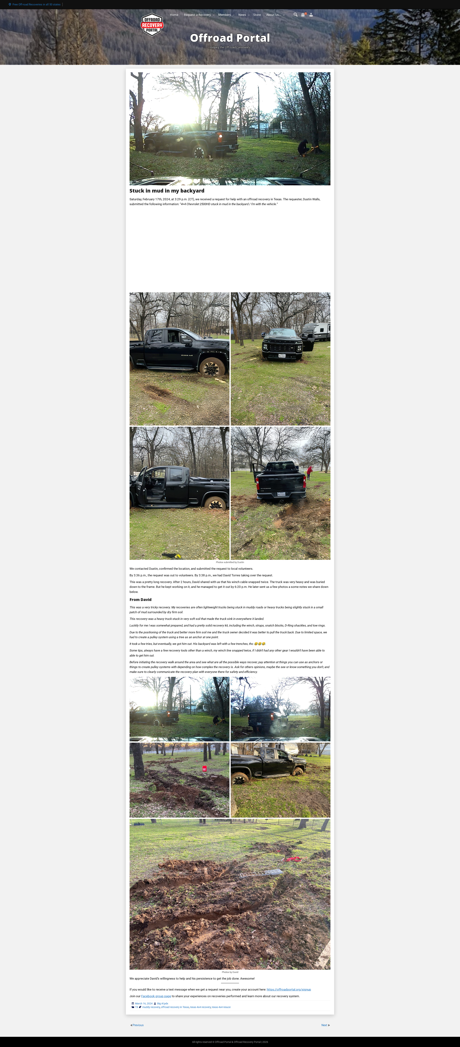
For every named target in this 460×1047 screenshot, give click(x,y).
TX (136, 1007)
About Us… (273, 15)
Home (174, 15)
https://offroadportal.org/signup (289, 989)
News (242, 15)
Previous (138, 1025)
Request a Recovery (197, 15)
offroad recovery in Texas (175, 1007)
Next (324, 1025)
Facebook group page (156, 996)
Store (257, 15)
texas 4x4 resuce (221, 1007)
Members (224, 15)
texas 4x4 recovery (200, 1007)
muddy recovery (151, 1007)
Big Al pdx (162, 1003)
